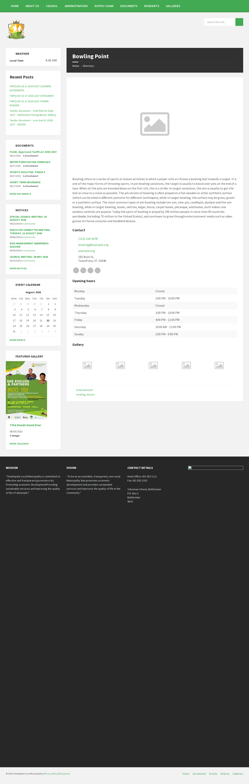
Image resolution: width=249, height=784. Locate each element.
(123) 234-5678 (88, 239)
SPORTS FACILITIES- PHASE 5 (27, 172)
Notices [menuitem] (225, 773)
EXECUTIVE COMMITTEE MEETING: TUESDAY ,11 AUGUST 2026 (30, 231)
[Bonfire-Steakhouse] (186, 379)
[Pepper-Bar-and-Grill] (219, 379)
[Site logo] (16, 40)
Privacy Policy (51, 773)
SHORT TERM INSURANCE (25, 182)
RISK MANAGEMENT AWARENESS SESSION (29, 245)
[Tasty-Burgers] (120, 379)
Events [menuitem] (213, 773)
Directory (88, 66)
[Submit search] (239, 22)
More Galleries (19, 443)
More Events (17, 340)
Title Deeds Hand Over (25, 425)
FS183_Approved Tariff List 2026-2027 (33, 152)
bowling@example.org (93, 245)
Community (29, 223)
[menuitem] (15, 6)
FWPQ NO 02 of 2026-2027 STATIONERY (32, 96)
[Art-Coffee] (153, 379)
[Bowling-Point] (87, 379)
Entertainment (84, 390)
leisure (91, 394)
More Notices (18, 268)
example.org (86, 251)
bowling (80, 394)
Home (75, 66)
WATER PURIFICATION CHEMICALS (30, 162)
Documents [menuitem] (199, 773)
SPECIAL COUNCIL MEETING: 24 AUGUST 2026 (28, 218)
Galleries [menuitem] (238, 773)
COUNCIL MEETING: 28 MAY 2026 (29, 257)
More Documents (20, 193)
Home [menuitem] (186, 773)
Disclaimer (64, 773)
